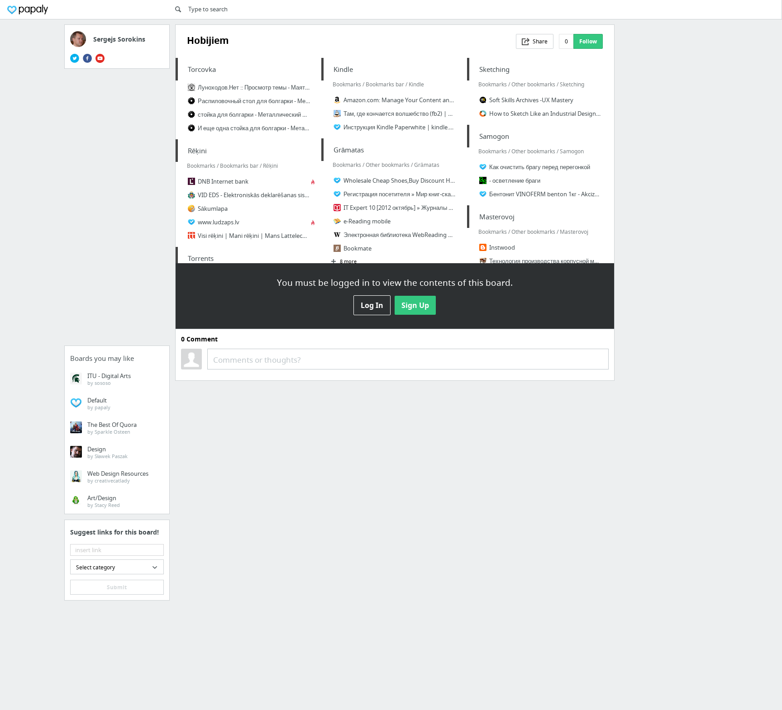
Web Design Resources (117, 476)
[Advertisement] (117, 210)
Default (98, 403)
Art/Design (103, 501)
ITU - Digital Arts (109, 379)
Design (107, 452)
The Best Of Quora (112, 428)
